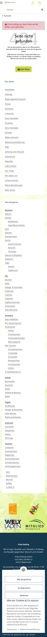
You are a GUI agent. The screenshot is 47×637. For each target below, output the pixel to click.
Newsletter (9, 89)
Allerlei (8, 214)
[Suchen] (42, 9)
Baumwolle (10, 381)
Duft (7, 229)
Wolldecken (13, 221)
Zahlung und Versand (14, 151)
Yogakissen (13, 270)
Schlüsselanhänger (16, 338)
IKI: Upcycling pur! (13, 323)
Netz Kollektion (11, 319)
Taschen (8, 294)
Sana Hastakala (11, 118)
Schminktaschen (12, 458)
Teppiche (9, 259)
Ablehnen (24, 595)
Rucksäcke (12, 357)
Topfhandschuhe (12, 302)
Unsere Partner (11, 180)
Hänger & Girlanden (14, 287)
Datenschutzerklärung (30, 629)
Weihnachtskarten (13, 417)
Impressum (12, 629)
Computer (9, 447)
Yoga (7, 262)
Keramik (11, 247)
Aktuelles (9, 161)
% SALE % (10, 487)
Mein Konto (10, 190)
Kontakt (8, 132)
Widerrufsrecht (11, 137)
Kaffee (9, 483)
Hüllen (11, 330)
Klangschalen (11, 236)
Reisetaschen (14, 360)
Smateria (9, 123)
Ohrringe (9, 438)
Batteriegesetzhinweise (15, 99)
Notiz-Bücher (10, 413)
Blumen (8, 280)
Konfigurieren (24, 588)
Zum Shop (23, 69)
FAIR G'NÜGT (10, 166)
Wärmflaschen (11, 309)
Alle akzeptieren (24, 579)
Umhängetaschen (12, 466)
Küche (7, 240)
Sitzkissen (9, 291)
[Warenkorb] (39, 3)
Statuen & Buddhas (13, 255)
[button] (33, 3)
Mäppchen (9, 455)
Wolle (7, 396)
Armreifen (9, 426)
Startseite (9, 108)
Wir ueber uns (11, 175)
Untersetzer (10, 306)
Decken (8, 217)
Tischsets (12, 251)
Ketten (8, 434)
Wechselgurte (14, 342)
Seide (7, 389)
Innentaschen (14, 334)
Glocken (8, 232)
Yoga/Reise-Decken (16, 225)
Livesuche (9, 113)
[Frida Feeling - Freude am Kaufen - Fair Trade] (10, 2)
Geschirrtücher (14, 244)
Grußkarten (10, 406)
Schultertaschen (15, 349)
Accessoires (10, 327)
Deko (7, 283)
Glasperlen (9, 430)
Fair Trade (9, 171)
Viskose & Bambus (13, 392)
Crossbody (12, 353)
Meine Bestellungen (14, 185)
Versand (32, 634)
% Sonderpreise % (13, 372)
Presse (8, 104)
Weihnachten (12, 476)
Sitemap (8, 94)
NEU (8, 472)
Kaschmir (9, 385)
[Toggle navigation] (1, 1)
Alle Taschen (10, 345)
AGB (7, 147)
